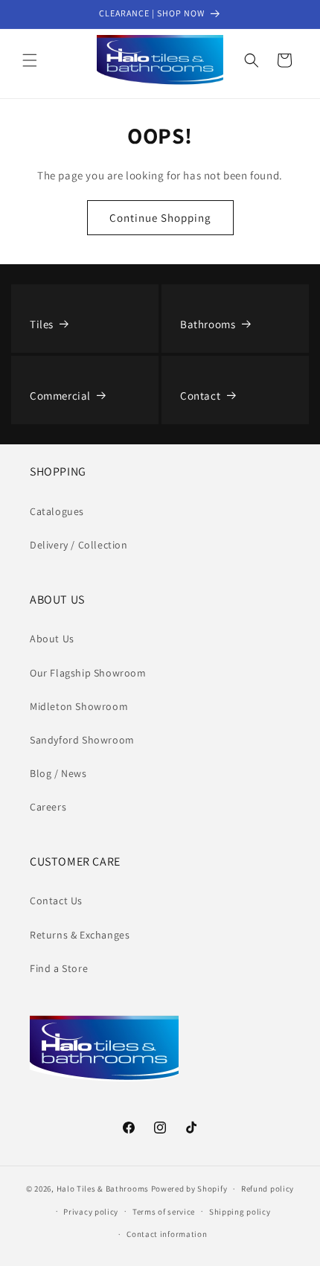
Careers (48, 806)
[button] (29, 60)
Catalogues (57, 511)
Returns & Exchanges (79, 934)
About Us (52, 638)
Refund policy (267, 1188)
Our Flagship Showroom (88, 673)
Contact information (167, 1234)
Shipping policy (240, 1211)
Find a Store (59, 968)
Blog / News (58, 773)
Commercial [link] (60, 396)
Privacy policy (90, 1211)
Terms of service (163, 1211)
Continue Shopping (160, 218)
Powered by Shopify (189, 1188)
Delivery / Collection (79, 545)
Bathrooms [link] (207, 324)
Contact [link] (200, 396)
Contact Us (56, 900)
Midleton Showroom (79, 706)
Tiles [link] (42, 324)
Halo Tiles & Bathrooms (103, 1188)
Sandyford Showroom (82, 740)
